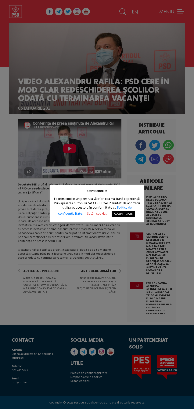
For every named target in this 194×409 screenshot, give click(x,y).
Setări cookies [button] (97, 213)
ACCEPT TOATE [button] (123, 213)
